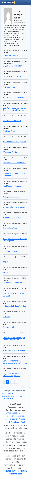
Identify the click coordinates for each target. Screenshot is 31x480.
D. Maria (6, 316)
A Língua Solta (9, 87)
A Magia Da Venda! (11, 196)
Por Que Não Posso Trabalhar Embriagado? (15, 239)
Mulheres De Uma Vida (12, 283)
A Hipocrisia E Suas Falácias (14, 306)
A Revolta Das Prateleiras (13, 97)
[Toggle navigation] (26, 2)
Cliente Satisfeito (10, 228)
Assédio (6, 272)
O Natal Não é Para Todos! (14, 207)
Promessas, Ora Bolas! (12, 217)
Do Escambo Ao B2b (11, 251)
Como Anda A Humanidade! (14, 162)
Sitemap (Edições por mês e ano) (12, 396)
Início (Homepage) (7, 393)
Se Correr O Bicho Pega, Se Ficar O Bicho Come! (14, 338)
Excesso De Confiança (12, 120)
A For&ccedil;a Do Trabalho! (14, 350)
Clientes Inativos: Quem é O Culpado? (14, 294)
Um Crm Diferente (10, 55)
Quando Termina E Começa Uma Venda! (14, 174)
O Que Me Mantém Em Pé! (14, 66)
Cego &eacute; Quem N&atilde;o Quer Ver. (12, 374)
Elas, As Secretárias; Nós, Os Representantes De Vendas (14, 109)
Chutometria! (8, 327)
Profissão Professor (11, 131)
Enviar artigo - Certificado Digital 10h (13, 391)
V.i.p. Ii (5, 261)
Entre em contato (7, 399)
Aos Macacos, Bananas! (12, 186)
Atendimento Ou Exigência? (14, 141)
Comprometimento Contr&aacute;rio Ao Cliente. (15, 362)
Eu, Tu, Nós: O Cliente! (12, 76)
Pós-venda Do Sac (10, 152)
